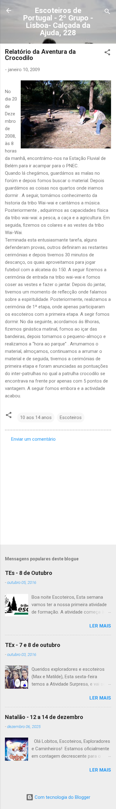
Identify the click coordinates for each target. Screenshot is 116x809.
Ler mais (100, 626)
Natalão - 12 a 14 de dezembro (44, 717)
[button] (107, 53)
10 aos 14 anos (36, 417)
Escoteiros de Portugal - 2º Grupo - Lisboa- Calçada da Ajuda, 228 (58, 21)
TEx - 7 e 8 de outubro (32, 645)
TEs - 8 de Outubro (28, 573)
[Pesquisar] (107, 12)
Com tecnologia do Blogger (61, 797)
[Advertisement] (58, 491)
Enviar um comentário (33, 439)
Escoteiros (71, 417)
